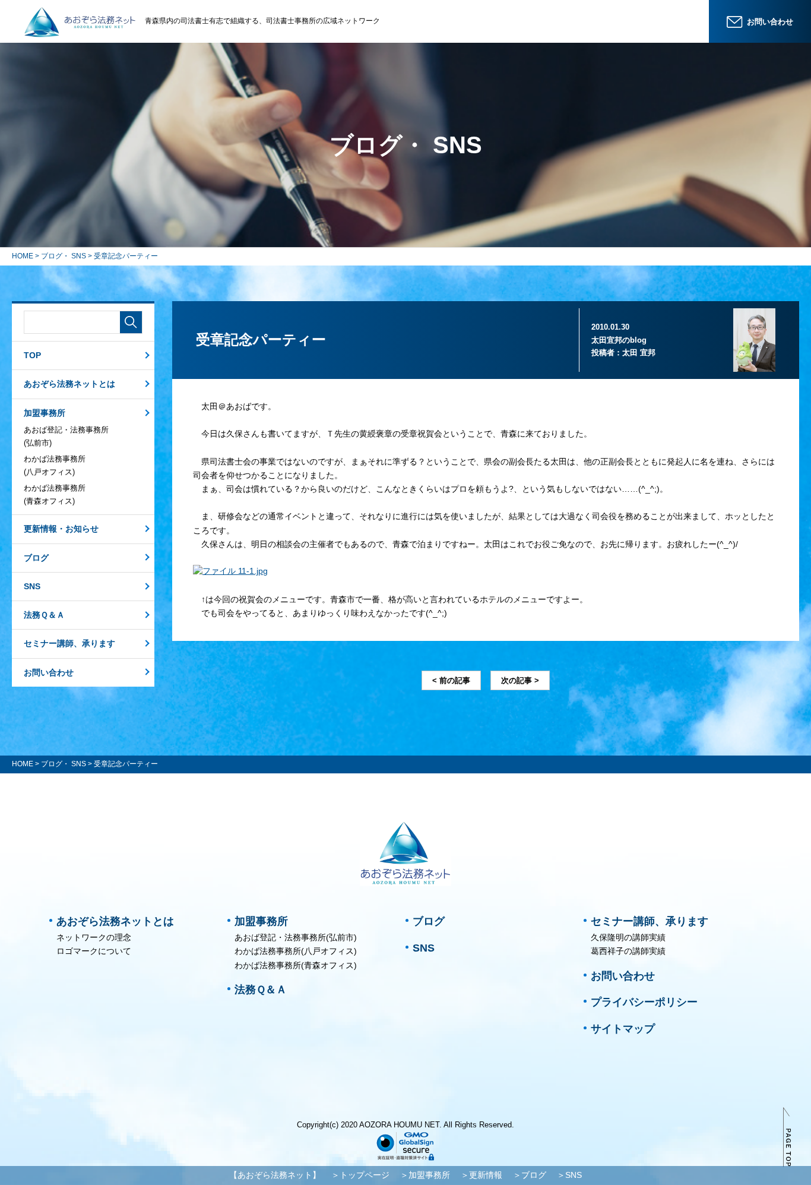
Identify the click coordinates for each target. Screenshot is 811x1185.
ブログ (36, 558)
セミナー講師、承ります (69, 643)
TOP (32, 355)
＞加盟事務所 (425, 1175)
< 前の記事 (451, 680)
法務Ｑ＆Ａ (44, 615)
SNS (32, 586)
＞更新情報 (481, 1175)
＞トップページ (360, 1175)
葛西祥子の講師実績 (628, 951)
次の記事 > (520, 680)
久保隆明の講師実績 (628, 937)
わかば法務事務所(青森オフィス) (54, 494)
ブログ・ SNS (63, 256)
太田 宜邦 (638, 352)
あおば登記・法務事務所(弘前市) (66, 436)
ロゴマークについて (93, 951)
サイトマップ (623, 1029)
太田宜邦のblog (619, 340)
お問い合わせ (49, 672)
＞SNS (569, 1175)
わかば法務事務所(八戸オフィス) (54, 465)
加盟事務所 (44, 413)
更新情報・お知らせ (61, 528)
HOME (22, 256)
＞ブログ (529, 1175)
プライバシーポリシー (644, 1002)
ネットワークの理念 (93, 937)
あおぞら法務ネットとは (69, 383)
